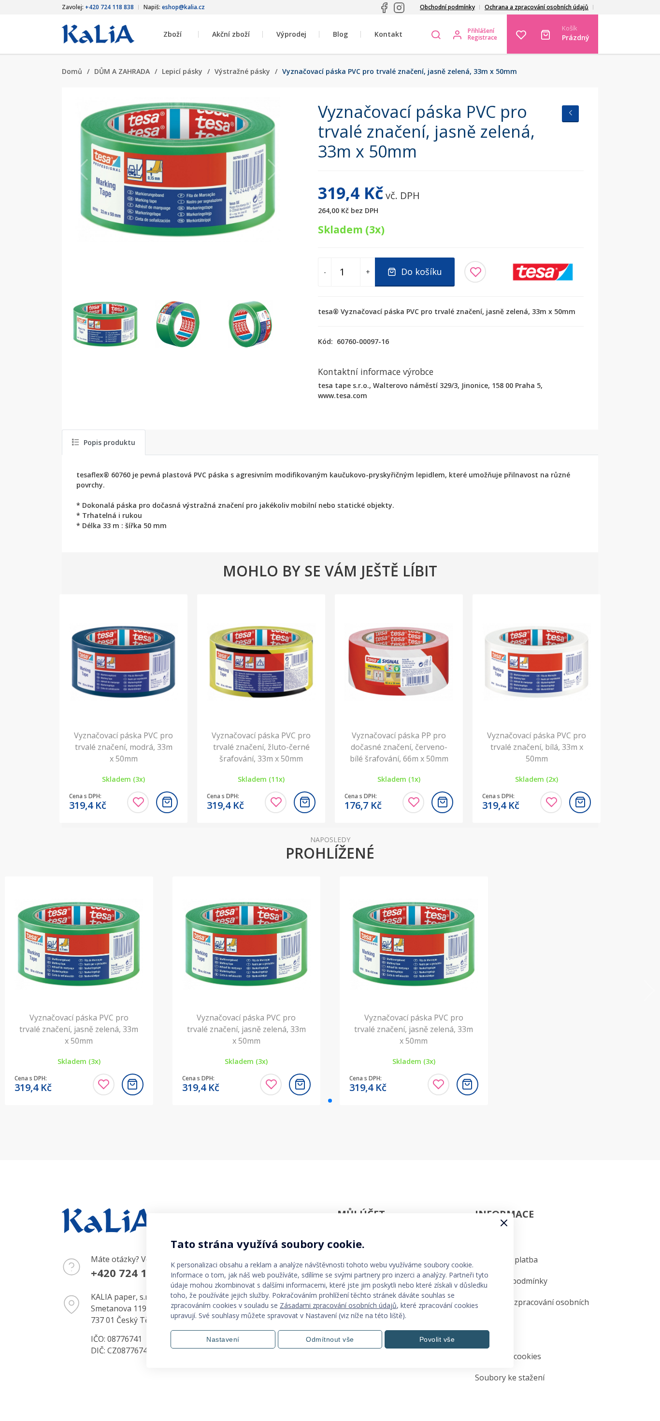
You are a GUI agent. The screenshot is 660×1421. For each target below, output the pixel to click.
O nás (485, 1335)
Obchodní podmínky (447, 7)
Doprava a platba (506, 1259)
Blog (340, 34)
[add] (167, 802)
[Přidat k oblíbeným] (475, 272)
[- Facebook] (384, 8)
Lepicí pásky (182, 71)
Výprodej (291, 34)
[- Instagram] (399, 8)
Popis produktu (109, 442)
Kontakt (388, 34)
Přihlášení (481, 31)
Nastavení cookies (508, 1356)
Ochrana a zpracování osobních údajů (536, 7)
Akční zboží (231, 34)
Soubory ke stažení (510, 1377)
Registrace (482, 37)
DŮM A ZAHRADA (122, 71)
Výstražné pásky (242, 71)
